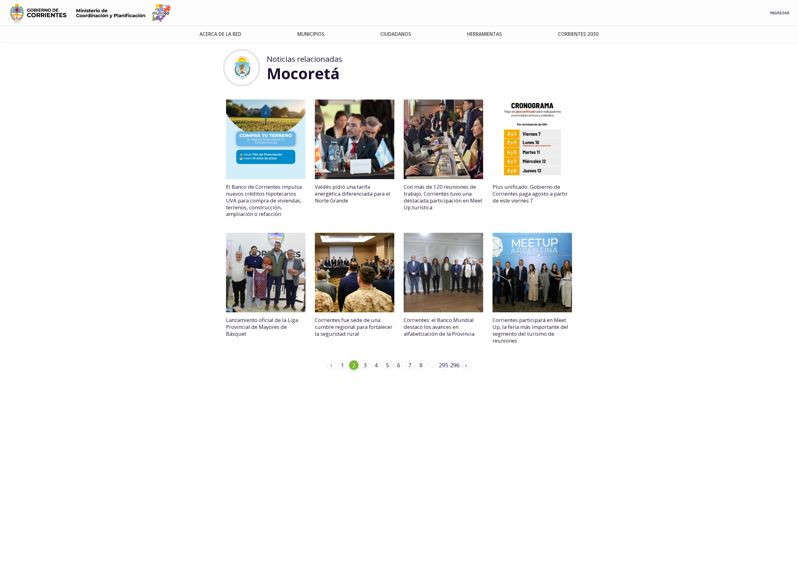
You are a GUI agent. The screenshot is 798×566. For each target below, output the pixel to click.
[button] (220, 34)
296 (454, 365)
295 (443, 365)
